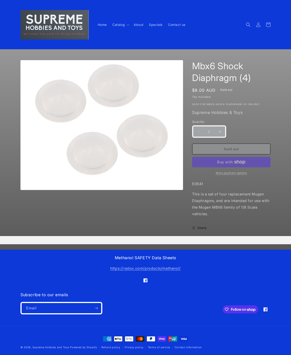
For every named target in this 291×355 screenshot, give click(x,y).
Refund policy (110, 347)
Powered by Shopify (83, 347)
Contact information (188, 347)
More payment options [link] (231, 173)
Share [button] (202, 228)
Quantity (198, 121)
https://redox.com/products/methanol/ (145, 268)
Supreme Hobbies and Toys (51, 347)
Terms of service (159, 347)
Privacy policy (134, 347)
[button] (120, 25)
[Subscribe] (96, 308)
